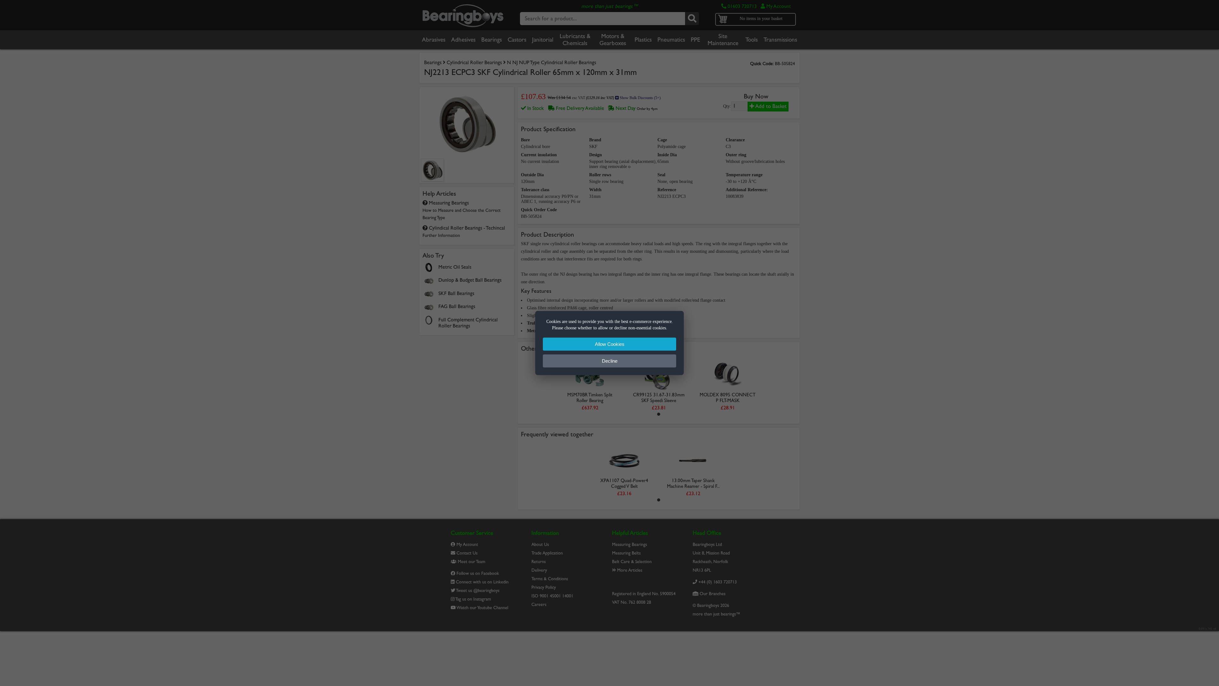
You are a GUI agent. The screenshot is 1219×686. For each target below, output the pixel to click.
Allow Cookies (609, 344)
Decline (609, 361)
